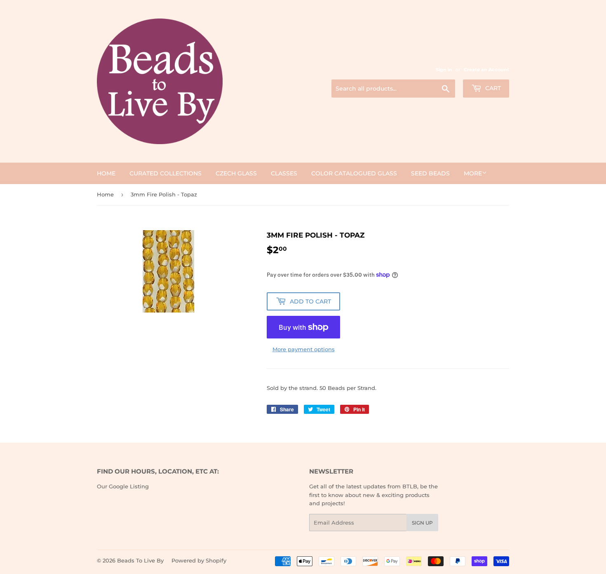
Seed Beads (430, 173)
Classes (284, 173)
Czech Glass (236, 173)
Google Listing (129, 486)
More (473, 173)
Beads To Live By (140, 560)
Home (106, 173)
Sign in (444, 69)
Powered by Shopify (198, 560)
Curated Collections (165, 173)
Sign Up (422, 523)
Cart (492, 88)
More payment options (303, 349)
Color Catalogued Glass (354, 173)
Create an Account (486, 69)
